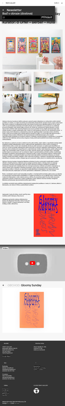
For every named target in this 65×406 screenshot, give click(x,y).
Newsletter (37, 366)
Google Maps (6, 356)
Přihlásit (46, 17)
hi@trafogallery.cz (7, 353)
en (62, 3)
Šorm (8, 403)
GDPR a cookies (38, 369)
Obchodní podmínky (40, 368)
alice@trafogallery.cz (8, 377)
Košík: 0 (56, 3)
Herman (17, 403)
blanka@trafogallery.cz (9, 369)
